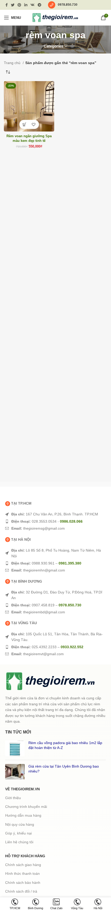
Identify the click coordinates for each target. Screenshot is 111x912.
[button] (24, 124)
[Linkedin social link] (26, 5)
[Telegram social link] (39, 5)
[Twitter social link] (12, 5)
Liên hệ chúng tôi (19, 842)
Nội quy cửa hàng (19, 824)
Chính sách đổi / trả (21, 891)
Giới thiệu (13, 798)
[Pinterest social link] (19, 5)
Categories (53, 46)
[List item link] (55, 514)
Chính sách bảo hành (22, 882)
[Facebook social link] (6, 5)
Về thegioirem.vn (22, 789)
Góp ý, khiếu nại (18, 833)
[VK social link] (32, 5)
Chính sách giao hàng (23, 865)
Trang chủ (12, 63)
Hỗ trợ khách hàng (25, 856)
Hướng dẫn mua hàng (23, 815)
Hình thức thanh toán (22, 873)
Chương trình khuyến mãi (26, 807)
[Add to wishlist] (33, 124)
